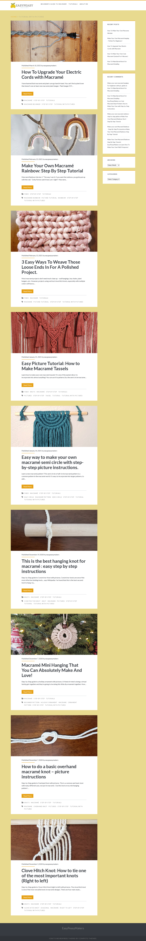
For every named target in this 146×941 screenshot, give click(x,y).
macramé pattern (43, 497)
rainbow (62, 198)
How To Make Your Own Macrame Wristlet (118, 32)
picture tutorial (49, 198)
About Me (84, 4)
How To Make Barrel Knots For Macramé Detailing (117, 63)
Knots (32, 392)
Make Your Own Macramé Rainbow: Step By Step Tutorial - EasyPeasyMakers (118, 142)
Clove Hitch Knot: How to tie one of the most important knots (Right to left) (54, 839)
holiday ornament (49, 702)
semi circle (57, 497)
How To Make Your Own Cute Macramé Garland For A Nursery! (117, 55)
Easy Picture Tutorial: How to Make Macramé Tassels (54, 332)
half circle (29, 497)
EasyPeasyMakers (73, 928)
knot (44, 601)
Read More (28, 94)
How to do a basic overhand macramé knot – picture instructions (54, 735)
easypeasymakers (49, 65)
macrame (28, 302)
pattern (27, 705)
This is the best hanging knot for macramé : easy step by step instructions (54, 530)
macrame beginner (32, 104)
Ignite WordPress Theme (62, 938)
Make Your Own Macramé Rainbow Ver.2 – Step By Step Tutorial (117, 119)
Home (14, 17)
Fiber (26, 194)
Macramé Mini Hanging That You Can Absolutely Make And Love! (54, 634)
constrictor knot (32, 601)
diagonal (45, 908)
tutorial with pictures (64, 104)
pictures (28, 395)
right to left (66, 908)
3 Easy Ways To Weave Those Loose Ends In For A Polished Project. (54, 231)
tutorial (56, 395)
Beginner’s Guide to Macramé (54, 4)
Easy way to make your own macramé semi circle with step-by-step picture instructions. (54, 426)
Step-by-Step (39, 100)
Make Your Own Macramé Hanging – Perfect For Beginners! (118, 40)
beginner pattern (31, 702)
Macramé (28, 100)
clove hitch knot (31, 908)
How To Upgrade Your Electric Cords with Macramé (54, 41)
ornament (72, 702)
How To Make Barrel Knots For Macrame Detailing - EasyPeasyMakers (117, 98)
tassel (48, 395)
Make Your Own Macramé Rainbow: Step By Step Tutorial (54, 134)
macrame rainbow (32, 198)
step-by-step (47, 104)
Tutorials (73, 4)
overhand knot (40, 806)
